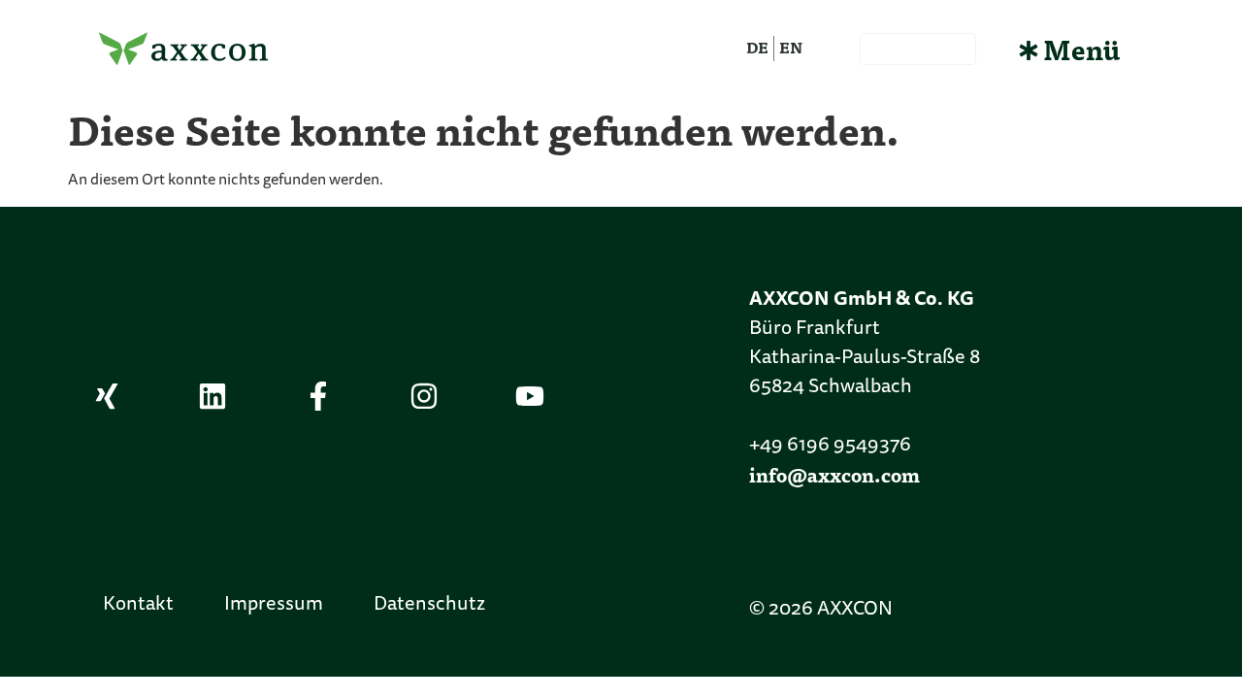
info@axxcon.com (834, 474)
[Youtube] (530, 396)
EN (790, 47)
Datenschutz (429, 605)
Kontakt (138, 605)
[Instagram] (424, 396)
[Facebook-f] (318, 396)
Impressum (273, 605)
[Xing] (107, 396)
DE (757, 47)
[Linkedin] (212, 396)
